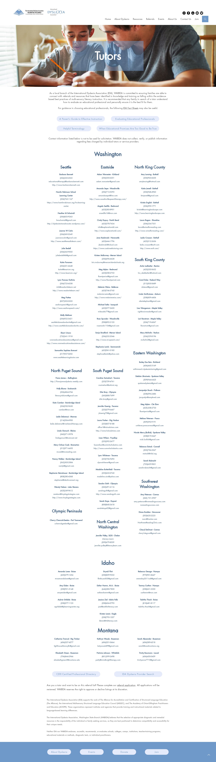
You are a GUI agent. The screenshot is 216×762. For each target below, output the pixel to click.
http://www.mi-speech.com (107, 340)
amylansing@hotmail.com (149, 181)
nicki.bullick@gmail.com (150, 439)
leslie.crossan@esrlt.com (149, 245)
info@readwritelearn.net (66, 287)
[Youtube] (197, 13)
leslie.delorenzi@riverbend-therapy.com (66, 424)
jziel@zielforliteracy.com (108, 606)
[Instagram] (184, 13)
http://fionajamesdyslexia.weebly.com (66, 381)
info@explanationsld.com (108, 227)
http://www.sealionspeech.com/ (66, 308)
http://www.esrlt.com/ (149, 248)
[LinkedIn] (192, 13)
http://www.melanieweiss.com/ (108, 297)
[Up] (209, 755)
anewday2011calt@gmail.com (149, 578)
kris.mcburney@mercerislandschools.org (108, 262)
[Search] (205, 19)
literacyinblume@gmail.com (66, 395)
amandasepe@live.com (108, 195)
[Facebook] (188, 13)
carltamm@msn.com (149, 592)
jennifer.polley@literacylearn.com (107, 545)
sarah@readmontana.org (149, 646)
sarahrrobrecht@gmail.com (150, 467)
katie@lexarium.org (66, 269)
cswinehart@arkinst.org (108, 385)
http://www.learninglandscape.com (150, 213)
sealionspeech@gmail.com (66, 304)
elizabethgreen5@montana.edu (67, 660)
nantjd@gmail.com (66, 466)
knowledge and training (124, 96)
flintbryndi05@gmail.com (108, 578)
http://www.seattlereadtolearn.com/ (66, 241)
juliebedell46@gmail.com (66, 255)
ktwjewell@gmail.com (149, 195)
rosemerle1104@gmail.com (108, 325)
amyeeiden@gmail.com (66, 592)
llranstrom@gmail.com (150, 325)
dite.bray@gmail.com (108, 399)
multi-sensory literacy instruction (87, 99)
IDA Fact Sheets (130, 108)
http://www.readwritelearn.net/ (66, 290)
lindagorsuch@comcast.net (66, 438)
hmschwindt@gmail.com (66, 220)
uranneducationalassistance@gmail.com (66, 340)
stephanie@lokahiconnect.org (66, 480)
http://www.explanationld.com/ (108, 231)
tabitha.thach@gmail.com (149, 606)
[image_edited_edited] (201, 13)
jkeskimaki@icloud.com (108, 245)
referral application (126, 685)
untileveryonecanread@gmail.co (149, 425)
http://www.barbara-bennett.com (66, 185)
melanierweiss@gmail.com (108, 294)
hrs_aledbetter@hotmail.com (149, 273)
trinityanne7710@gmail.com (148, 660)
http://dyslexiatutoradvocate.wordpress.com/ (66, 223)
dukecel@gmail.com (150, 287)
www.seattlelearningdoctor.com (66, 357)
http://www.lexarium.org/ (66, 273)
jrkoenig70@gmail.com (108, 413)
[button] (137, 19)
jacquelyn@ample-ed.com (149, 397)
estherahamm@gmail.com (108, 592)
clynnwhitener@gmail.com (108, 462)
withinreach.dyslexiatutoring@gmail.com (149, 369)
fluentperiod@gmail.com (108, 276)
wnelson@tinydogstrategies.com (66, 494)
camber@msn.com (66, 409)
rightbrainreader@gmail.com (150, 311)
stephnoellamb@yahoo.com (108, 354)
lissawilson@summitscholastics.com (108, 445)
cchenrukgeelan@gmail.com (66, 523)
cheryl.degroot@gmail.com (150, 533)
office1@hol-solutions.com (108, 427)
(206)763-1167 (66, 199)
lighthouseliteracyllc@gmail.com (67, 646)
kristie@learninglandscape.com (149, 209)
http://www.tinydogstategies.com (66, 497)
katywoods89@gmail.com (108, 646)
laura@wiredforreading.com (149, 227)
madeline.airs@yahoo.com (108, 476)
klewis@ (102, 621)
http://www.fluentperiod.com (108, 280)
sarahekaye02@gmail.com (108, 508)
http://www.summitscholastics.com (108, 448)
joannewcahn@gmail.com (66, 238)
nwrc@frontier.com (149, 519)
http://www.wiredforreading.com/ (149, 231)
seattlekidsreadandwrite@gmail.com (66, 322)
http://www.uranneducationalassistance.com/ (66, 343)
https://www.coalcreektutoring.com (108, 248)
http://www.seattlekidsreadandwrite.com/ (66, 325)
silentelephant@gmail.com (149, 301)
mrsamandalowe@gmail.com (67, 578)
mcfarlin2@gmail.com (149, 340)
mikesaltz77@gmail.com (108, 311)
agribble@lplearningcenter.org (66, 606)
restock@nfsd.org (150, 453)
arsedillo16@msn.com (108, 213)
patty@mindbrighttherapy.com (108, 660)
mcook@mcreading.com (66, 452)
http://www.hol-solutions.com (108, 431)
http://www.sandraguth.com (108, 494)
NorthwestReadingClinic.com (150, 522)
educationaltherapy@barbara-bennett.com (66, 181)
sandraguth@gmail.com (108, 490)
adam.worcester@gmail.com (108, 181)
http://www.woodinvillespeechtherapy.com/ (108, 199)
